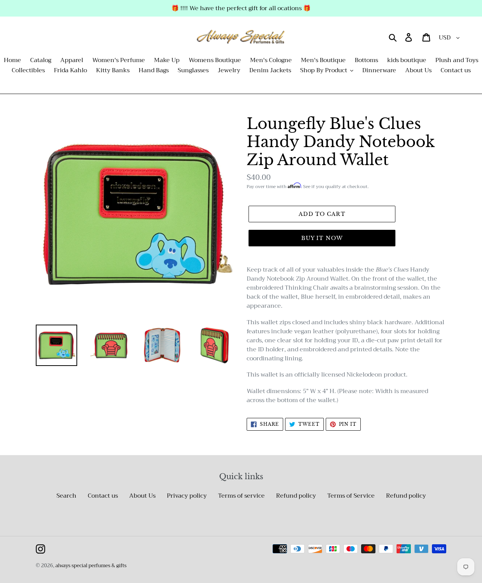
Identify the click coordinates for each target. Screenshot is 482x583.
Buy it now (322, 238)
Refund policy (296, 495)
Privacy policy (187, 495)
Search (66, 495)
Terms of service (241, 495)
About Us (142, 495)
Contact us (103, 495)
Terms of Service (351, 495)
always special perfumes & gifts (91, 565)
